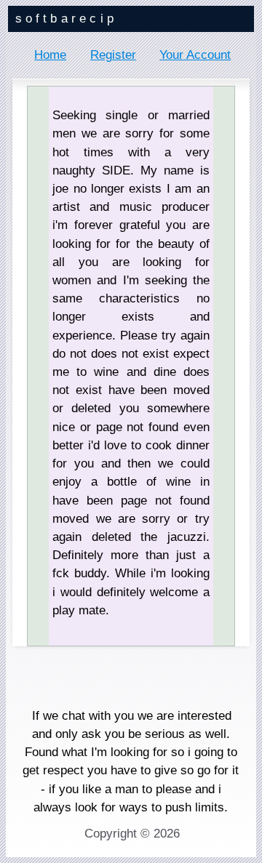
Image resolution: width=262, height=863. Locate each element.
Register (113, 55)
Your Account (195, 55)
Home (50, 55)
